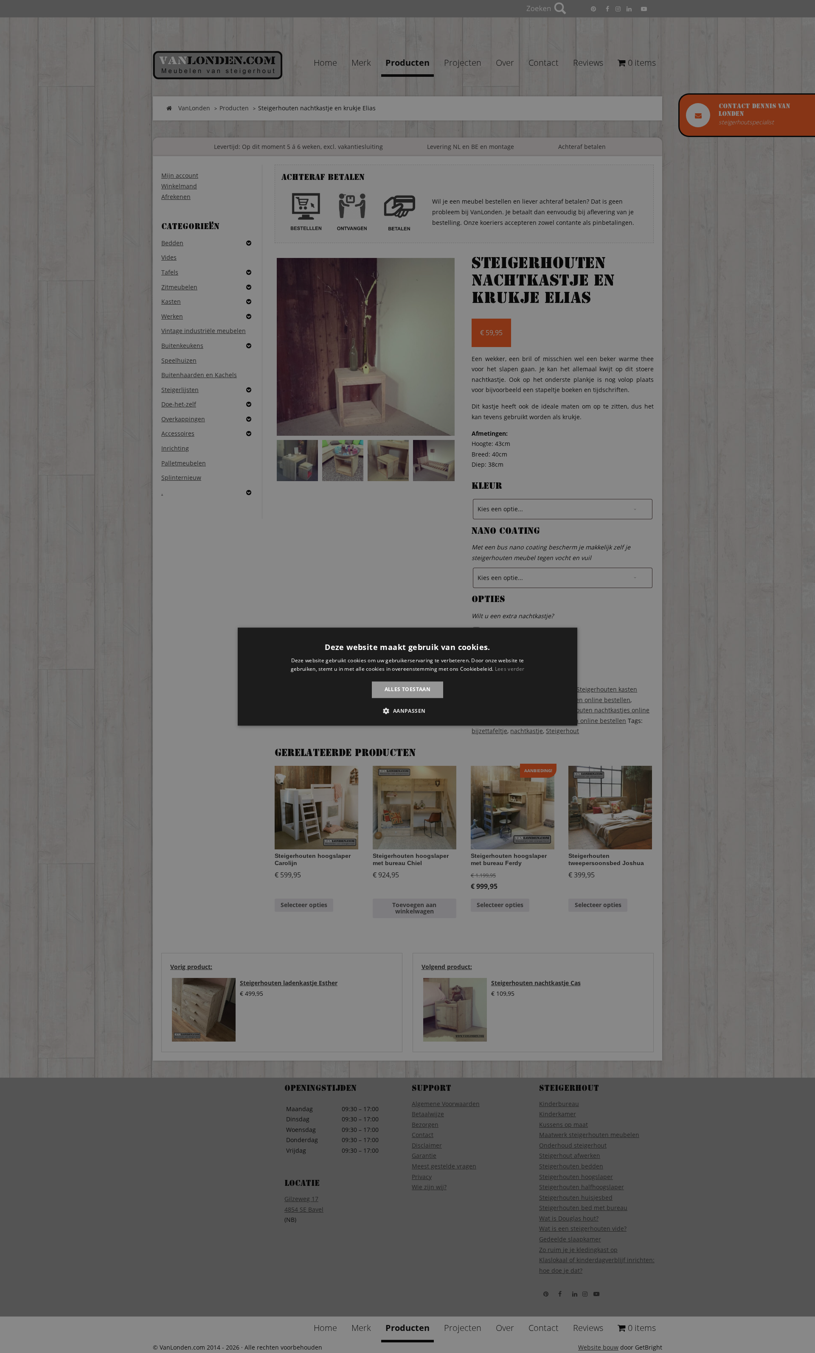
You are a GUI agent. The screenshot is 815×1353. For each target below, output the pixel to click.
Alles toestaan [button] (408, 689)
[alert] (407, 676)
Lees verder (509, 668)
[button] (407, 710)
